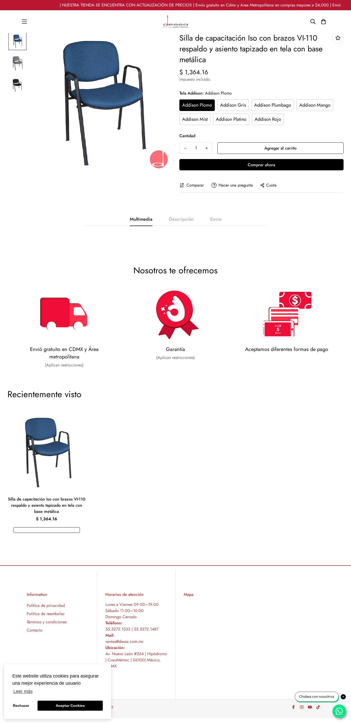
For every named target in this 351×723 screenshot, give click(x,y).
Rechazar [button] (21, 705)
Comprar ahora (261, 165)
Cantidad (187, 136)
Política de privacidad (46, 605)
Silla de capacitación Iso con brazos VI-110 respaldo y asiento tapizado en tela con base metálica (46, 505)
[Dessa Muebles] (175, 21)
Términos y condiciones (47, 622)
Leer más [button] (23, 691)
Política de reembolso (45, 614)
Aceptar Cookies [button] (70, 705)
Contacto (34, 630)
